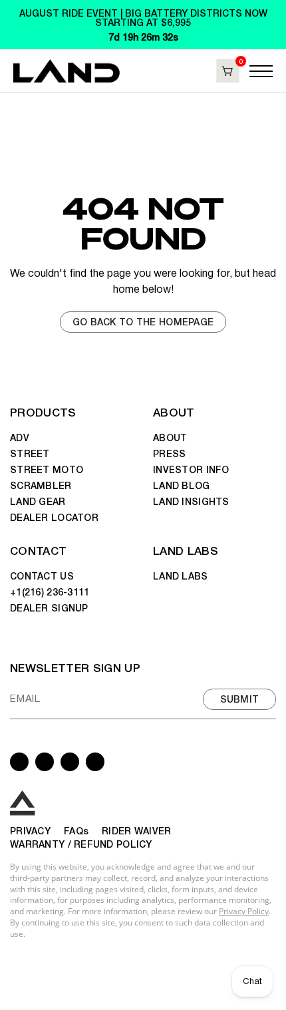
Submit (239, 698)
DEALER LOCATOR (54, 517)
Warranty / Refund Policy (81, 843)
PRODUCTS (43, 411)
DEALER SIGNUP (49, 607)
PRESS (169, 453)
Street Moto (46, 469)
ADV (19, 437)
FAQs (76, 830)
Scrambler (41, 485)
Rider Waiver (136, 830)
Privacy (30, 830)
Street (30, 453)
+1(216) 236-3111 (49, 591)
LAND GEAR (38, 501)
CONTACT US (42, 575)
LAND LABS (185, 550)
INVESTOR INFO (191, 469)
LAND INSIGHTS (191, 501)
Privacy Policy (244, 911)
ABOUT (174, 411)
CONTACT (38, 550)
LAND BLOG (181, 485)
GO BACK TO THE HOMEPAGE (143, 321)
